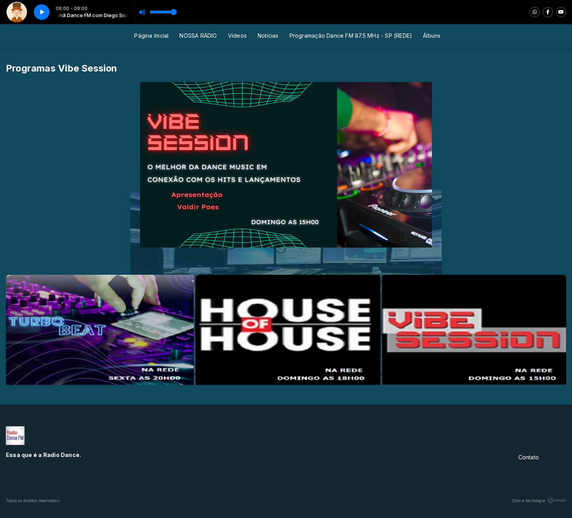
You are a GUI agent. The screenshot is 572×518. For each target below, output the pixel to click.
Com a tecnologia (528, 500)
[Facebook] (548, 12)
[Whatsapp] (535, 12)
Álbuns (431, 35)
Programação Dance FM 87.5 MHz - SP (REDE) (351, 35)
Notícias (268, 35)
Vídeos (237, 35)
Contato (528, 457)
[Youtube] (561, 12)
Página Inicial (151, 35)
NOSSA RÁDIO (198, 35)
